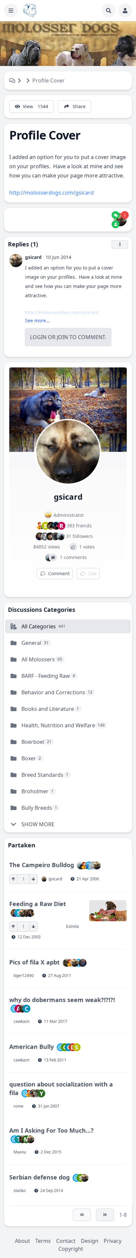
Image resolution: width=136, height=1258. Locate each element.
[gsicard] (120, 219)
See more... (37, 320)
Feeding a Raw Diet (37, 904)
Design (89, 1240)
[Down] (33, 879)
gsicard (33, 257)
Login (38, 337)
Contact (66, 1240)
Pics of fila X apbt (34, 962)
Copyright (70, 1248)
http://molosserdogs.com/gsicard (51, 192)
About (22, 1240)
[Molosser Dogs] (30, 10)
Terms (43, 1240)
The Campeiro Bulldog (41, 865)
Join (62, 337)
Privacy (112, 1240)
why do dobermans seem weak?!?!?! (62, 1000)
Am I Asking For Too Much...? (51, 1130)
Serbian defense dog (39, 1177)
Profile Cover (48, 80)
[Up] (13, 879)
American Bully (31, 1047)
